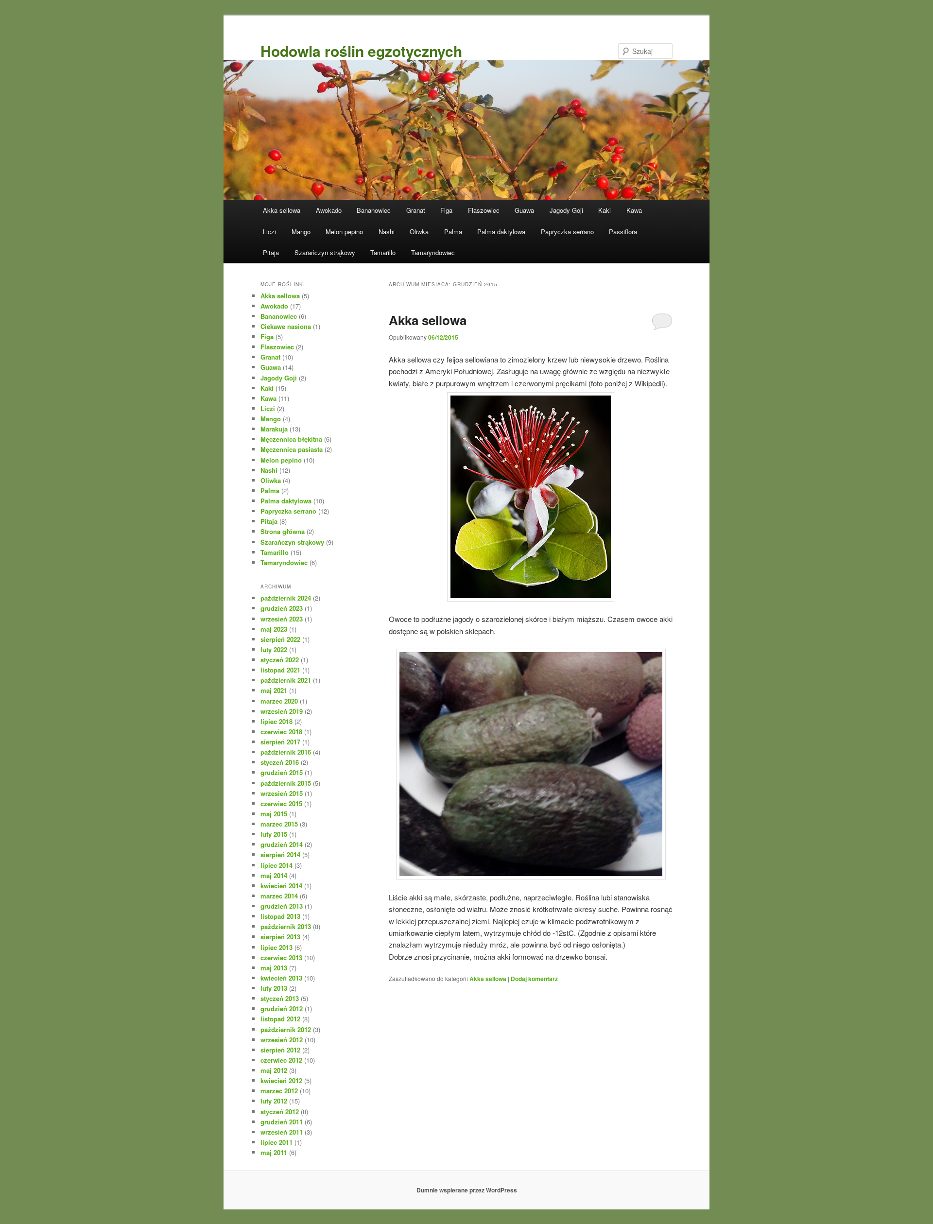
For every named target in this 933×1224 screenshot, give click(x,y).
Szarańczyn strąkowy (324, 252)
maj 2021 (273, 690)
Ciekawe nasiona (285, 326)
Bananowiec (374, 210)
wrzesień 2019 (281, 711)
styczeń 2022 (279, 659)
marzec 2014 (279, 895)
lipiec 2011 (276, 1142)
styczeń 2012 (279, 1111)
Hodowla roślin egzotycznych (361, 50)
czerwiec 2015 (281, 803)
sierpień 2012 (280, 1049)
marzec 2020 (279, 701)
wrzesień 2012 (281, 1039)
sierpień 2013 (280, 936)
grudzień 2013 (281, 906)
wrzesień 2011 (281, 1132)
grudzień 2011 (281, 1121)
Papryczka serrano (567, 231)
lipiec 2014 (276, 865)
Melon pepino (344, 231)
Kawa (634, 210)
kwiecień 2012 (281, 1080)
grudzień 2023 (281, 608)
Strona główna (282, 531)
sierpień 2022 (280, 639)
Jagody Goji (566, 210)
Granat (415, 210)
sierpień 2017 (280, 741)
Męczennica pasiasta (291, 449)
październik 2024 (285, 598)
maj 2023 (273, 629)
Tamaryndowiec (433, 252)
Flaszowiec (484, 210)
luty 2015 (273, 834)
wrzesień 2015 (281, 793)
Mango (301, 231)
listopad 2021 (280, 669)
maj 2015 (273, 813)
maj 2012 (273, 1070)
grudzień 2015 (281, 772)
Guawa (524, 210)
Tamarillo (383, 252)
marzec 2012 (279, 1090)
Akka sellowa (281, 210)
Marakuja (274, 428)
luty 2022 (273, 649)
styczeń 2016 (279, 762)
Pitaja (271, 252)
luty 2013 (273, 988)
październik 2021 (285, 680)
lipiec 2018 (276, 721)
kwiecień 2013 (281, 978)
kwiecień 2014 (281, 885)
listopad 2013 (280, 916)
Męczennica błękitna (291, 439)
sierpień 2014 (280, 854)
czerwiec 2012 (281, 1060)
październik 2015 (285, 783)
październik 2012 (285, 1029)
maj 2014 (273, 875)
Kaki (604, 210)
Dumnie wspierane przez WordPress (466, 1190)
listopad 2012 (280, 1018)
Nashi (387, 231)
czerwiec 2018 (281, 731)
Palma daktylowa (501, 231)
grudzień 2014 (281, 844)
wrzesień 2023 (281, 618)
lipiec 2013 (276, 947)
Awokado (329, 210)
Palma (453, 231)
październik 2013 (285, 926)
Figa (446, 210)
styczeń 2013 (279, 998)
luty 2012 (273, 1100)
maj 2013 (273, 967)
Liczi (269, 231)
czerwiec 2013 (281, 957)
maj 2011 (273, 1152)
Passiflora (623, 231)
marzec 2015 (279, 823)
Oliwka (419, 231)
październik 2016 (285, 752)
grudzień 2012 (281, 1008)
